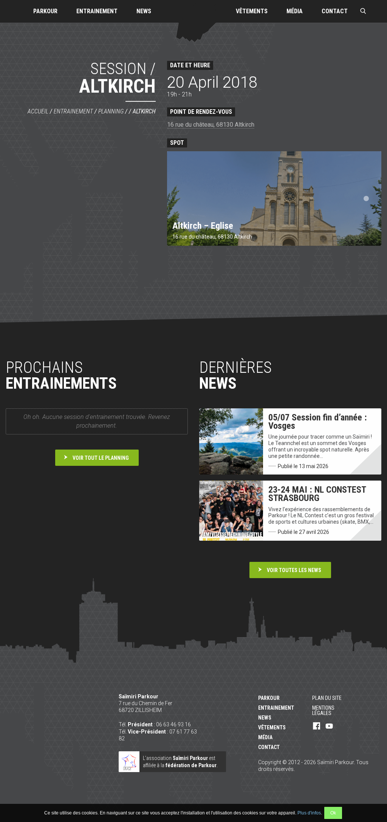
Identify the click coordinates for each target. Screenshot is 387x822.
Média (294, 11)
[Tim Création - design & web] (365, 784)
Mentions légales (323, 710)
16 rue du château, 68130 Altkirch (210, 124)
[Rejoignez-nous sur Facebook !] (316, 726)
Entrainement (97, 11)
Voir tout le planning (101, 458)
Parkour (45, 11)
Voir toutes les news (294, 570)
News (143, 11)
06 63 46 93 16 (173, 724)
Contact (335, 11)
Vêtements (252, 11)
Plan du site (327, 698)
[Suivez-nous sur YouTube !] (329, 726)
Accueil (38, 111)
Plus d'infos (309, 813)
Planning (111, 111)
